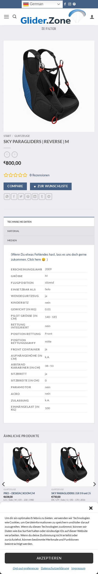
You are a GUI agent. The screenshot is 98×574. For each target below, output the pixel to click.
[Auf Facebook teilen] (14, 196)
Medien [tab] (12, 240)
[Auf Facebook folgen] (65, 4)
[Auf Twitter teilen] (21, 196)
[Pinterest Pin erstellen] (28, 196)
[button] (90, 508)
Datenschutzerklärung (55, 568)
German (36, 4)
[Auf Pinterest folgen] (74, 4)
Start (7, 135)
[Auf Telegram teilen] (49, 196)
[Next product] (7, 154)
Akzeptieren (49, 558)
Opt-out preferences (26, 568)
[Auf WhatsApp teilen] (7, 196)
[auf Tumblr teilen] (42, 196)
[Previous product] (15, 154)
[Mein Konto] (92, 16)
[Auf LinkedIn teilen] (35, 196)
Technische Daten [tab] (19, 221)
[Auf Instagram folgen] (69, 4)
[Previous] (4, 494)
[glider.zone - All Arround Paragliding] (53, 17)
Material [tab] (13, 231)
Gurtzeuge (22, 135)
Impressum (78, 568)
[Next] (94, 494)
